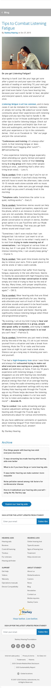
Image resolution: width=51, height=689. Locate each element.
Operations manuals (10, 583)
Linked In (28, 646)
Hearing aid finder (9, 561)
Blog (6, 12)
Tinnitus (5, 553)
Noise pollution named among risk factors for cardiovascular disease (23, 483)
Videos (4, 575)
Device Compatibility (10, 587)
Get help (5, 571)
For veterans (7, 557)
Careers (30, 579)
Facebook (13, 646)
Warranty (5, 579)
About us (31, 571)
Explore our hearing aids (16, 504)
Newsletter (31, 590)
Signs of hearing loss (35, 549)
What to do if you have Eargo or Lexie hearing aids (25, 467)
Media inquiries (33, 598)
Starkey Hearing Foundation (25, 639)
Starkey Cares (32, 602)
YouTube (23, 646)
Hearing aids (6, 541)
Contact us (31, 594)
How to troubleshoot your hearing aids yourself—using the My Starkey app (25, 491)
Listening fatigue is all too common (19, 104)
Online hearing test (34, 541)
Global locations (33, 575)
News (29, 583)
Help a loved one (34, 557)
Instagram (18, 646)
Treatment (31, 553)
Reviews (5, 545)
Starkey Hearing (11, 33)
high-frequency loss (22, 360)
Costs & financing (8, 549)
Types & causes (33, 545)
